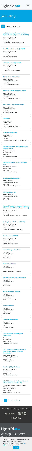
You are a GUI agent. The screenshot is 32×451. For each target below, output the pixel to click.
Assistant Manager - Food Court (11, 250)
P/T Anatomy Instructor (9, 264)
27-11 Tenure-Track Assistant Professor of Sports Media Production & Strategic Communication (14, 351)
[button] (3, 26)
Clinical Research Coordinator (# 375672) (14, 49)
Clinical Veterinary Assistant (10, 319)
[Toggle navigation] (28, 6)
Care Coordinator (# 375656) (10, 236)
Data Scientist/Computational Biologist (13, 104)
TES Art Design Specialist (10, 132)
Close (16, 447)
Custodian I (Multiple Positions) (11, 367)
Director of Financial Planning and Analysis (14, 90)
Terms (12, 435)
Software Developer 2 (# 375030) (12, 63)
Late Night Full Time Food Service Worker (14, 277)
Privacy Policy (5, 435)
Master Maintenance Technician (11, 291)
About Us (15, 433)
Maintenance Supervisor (9, 192)
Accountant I (6, 118)
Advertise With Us (6, 433)
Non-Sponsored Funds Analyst (11, 77)
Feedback (22, 433)
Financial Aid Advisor (8, 305)
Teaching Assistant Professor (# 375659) (14, 222)
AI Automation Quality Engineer (11, 178)
